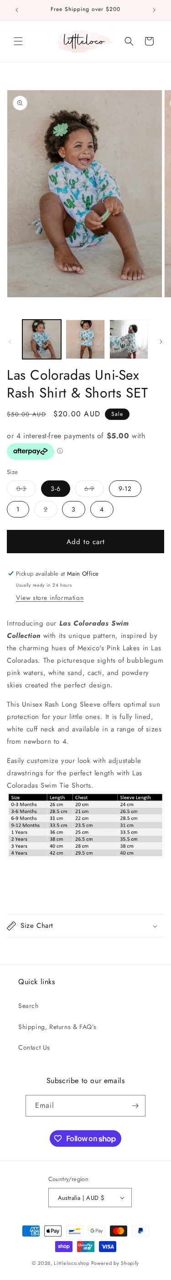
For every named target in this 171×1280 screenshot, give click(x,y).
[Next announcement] (154, 10)
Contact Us (34, 1047)
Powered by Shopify (115, 1263)
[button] (18, 41)
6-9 (94, 488)
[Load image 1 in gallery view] (41, 339)
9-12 (125, 488)
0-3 (26, 488)
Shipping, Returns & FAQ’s (57, 1026)
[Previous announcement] (17, 10)
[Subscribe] (135, 1106)
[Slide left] (10, 342)
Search (28, 1005)
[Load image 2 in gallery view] (85, 339)
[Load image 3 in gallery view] (128, 339)
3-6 (56, 488)
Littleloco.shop (71, 1263)
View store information (49, 597)
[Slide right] (161, 342)
